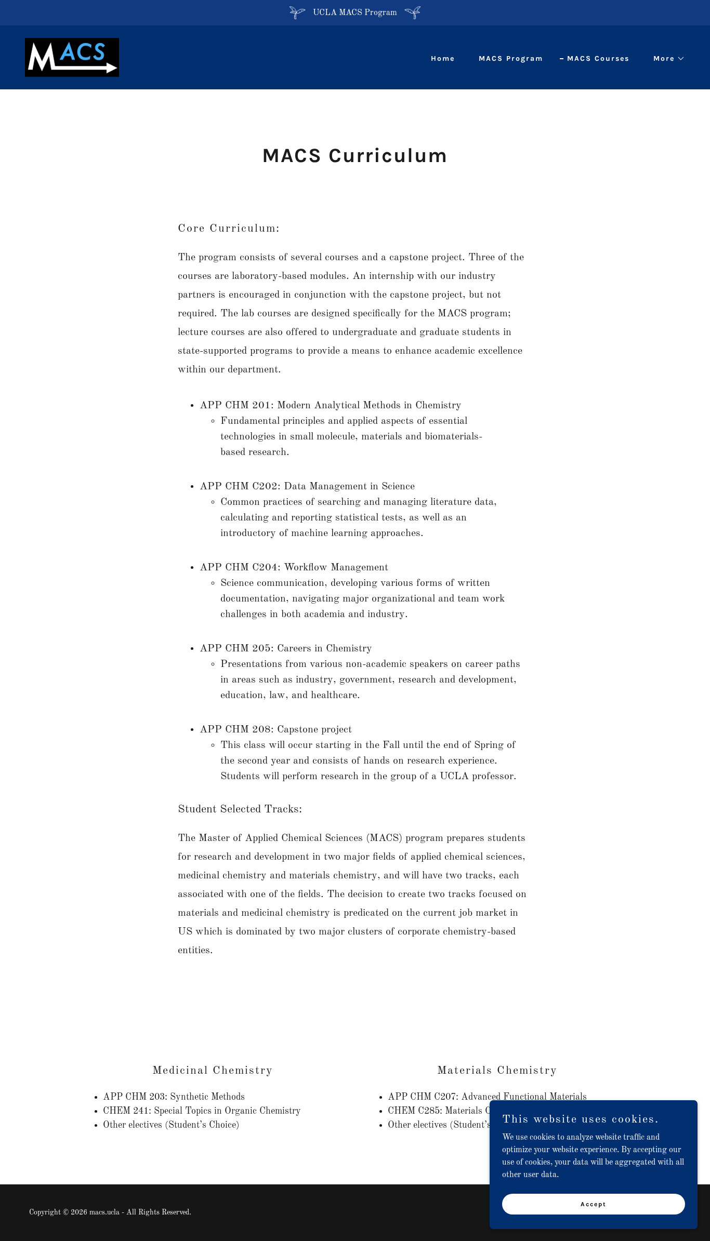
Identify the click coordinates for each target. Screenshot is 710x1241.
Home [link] (443, 58)
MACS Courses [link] (598, 58)
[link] (72, 57)
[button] (665, 58)
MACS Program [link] (511, 58)
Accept (594, 1203)
